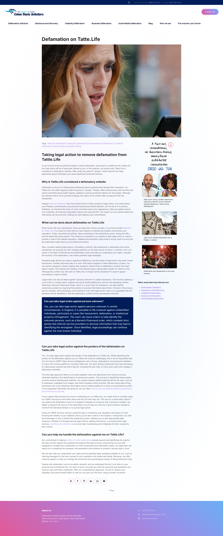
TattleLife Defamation (56, 143)
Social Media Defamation (129, 23)
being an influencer (57, 203)
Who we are (165, 23)
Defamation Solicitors (18, 23)
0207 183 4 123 (175, 2)
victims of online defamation (78, 440)
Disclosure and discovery (46, 23)
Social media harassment (64, 146)
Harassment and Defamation (101, 143)
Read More (54, 521)
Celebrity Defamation (75, 23)
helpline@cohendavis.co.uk (154, 514)
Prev (112, 490)
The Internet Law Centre (189, 23)
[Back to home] (29, 11)
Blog (150, 23)
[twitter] (129, 2)
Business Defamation (102, 23)
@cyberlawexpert (149, 518)
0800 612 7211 (154, 2)
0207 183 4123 (148, 510)
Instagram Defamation (77, 143)
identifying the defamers (60, 424)
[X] (71, 481)
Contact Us (210, 12)
